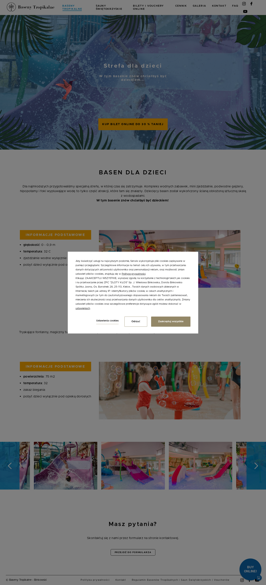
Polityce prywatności (133, 274)
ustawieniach (83, 308)
